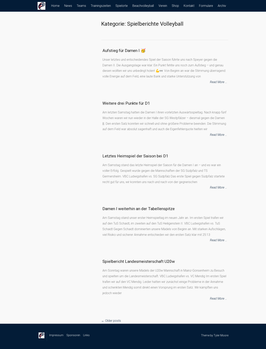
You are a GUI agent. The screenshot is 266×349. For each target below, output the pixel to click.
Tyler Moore (221, 335)
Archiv (222, 6)
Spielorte (121, 6)
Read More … (218, 82)
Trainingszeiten (101, 6)
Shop (175, 6)
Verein (163, 6)
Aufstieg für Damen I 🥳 (124, 50)
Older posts (111, 321)
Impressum (56, 335)
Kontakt (189, 6)
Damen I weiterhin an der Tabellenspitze (138, 208)
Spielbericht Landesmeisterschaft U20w (138, 261)
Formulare (206, 6)
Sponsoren (73, 335)
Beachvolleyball (143, 6)
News (68, 6)
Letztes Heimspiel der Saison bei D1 (135, 156)
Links (86, 335)
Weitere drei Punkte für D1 (126, 103)
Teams (81, 6)
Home (55, 6)
